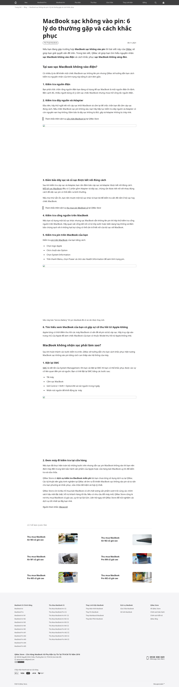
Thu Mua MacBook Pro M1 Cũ (59, 629)
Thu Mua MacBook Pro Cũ (57, 612)
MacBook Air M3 (20, 622)
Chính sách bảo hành (157, 612)
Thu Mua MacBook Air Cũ (57, 609)
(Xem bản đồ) (56, 657)
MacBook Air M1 (20, 615)
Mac (26, 2)
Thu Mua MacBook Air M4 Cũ (59, 626)
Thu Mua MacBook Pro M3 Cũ (59, 636)
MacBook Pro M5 (20, 646)
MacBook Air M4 (20, 626)
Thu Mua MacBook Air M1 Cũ (59, 615)
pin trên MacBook (59, 240)
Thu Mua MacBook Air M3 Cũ (59, 622)
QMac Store (154, 605)
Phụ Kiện (78, 2)
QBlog (144, 2)
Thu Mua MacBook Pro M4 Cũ (59, 639)
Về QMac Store (155, 609)
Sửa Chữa (109, 2)
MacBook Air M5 (20, 629)
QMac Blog (154, 619)
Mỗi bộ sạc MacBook (52, 188)
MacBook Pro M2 (20, 636)
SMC (45, 368)
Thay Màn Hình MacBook (94, 609)
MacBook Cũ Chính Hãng (23, 605)
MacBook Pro (41, 2)
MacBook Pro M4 (20, 643)
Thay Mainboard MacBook (95, 615)
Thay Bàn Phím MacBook (94, 619)
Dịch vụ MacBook (126, 605)
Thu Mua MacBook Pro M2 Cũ (59, 632)
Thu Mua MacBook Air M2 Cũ (59, 619)
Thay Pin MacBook (92, 612)
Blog (25, 7)
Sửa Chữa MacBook (127, 609)
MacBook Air (60, 2)
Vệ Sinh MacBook (126, 612)
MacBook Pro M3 (20, 639)
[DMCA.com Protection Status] (50, 662)
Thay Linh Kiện (128, 2)
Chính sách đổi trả (156, 615)
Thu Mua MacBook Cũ (56, 605)
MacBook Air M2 (20, 619)
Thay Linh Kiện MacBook (95, 605)
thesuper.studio (159, 684)
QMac (129, 49)
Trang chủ (18, 7)
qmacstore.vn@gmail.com (25, 659)
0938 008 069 (157, 657)
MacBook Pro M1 (20, 632)
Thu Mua (93, 2)
